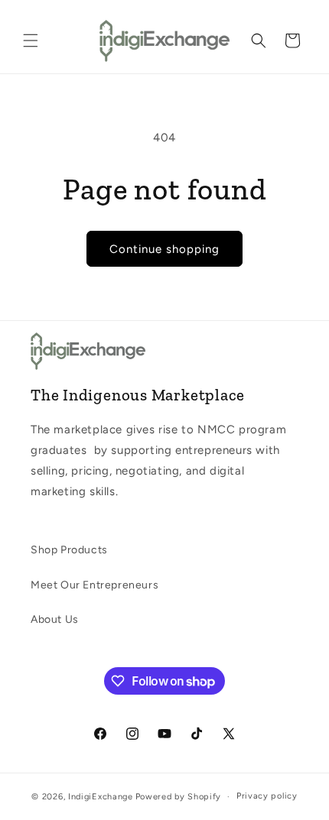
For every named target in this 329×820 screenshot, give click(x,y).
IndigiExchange (100, 797)
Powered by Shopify (178, 797)
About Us (55, 619)
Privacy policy (267, 796)
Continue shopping (164, 249)
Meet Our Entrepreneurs (94, 585)
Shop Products (69, 549)
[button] (30, 40)
